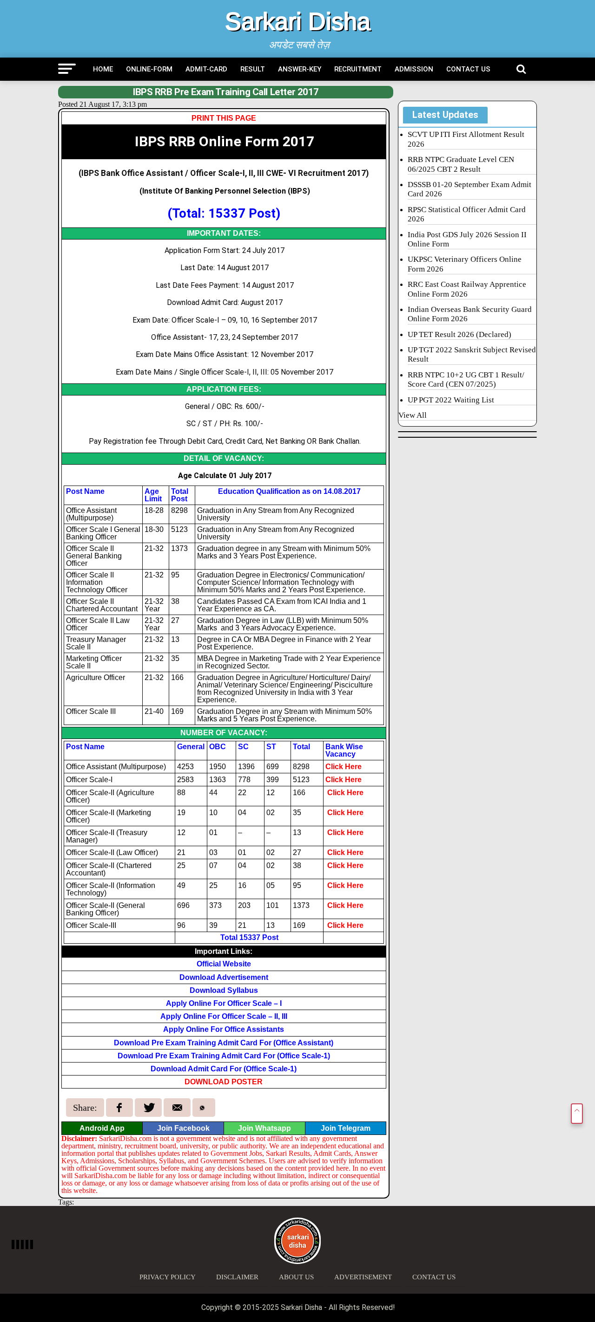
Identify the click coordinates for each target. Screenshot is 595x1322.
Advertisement (363, 1277)
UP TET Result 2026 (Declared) (459, 334)
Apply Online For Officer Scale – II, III (223, 1016)
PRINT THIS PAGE (224, 118)
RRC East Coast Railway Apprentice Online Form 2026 (467, 289)
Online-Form (149, 69)
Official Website (224, 964)
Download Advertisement (223, 977)
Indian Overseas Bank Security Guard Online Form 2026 (470, 314)
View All (412, 415)
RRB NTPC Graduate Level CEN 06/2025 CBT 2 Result (461, 164)
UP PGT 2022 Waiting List (451, 399)
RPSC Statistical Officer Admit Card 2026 (467, 214)
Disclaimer (237, 1277)
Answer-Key (299, 69)
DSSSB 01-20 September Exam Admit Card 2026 (469, 189)
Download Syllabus (224, 990)
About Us (296, 1277)
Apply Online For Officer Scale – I (224, 1003)
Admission (414, 69)
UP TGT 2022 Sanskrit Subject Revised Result (472, 354)
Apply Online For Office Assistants (223, 1029)
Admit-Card (206, 69)
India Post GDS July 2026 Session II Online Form (467, 239)
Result (252, 69)
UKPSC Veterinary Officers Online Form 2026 (465, 264)
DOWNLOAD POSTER (224, 1082)
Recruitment (358, 69)
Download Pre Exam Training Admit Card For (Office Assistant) (223, 1043)
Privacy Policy (167, 1277)
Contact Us (468, 69)
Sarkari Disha (297, 21)
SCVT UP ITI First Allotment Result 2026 (466, 139)
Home (103, 69)
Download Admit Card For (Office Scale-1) (224, 1069)
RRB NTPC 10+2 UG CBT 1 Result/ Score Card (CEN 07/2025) (466, 379)
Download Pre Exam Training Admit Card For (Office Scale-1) (224, 1056)
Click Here (343, 767)
